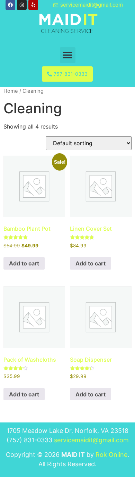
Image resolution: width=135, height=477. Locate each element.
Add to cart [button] (24, 263)
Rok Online (111, 454)
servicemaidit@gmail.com (91, 440)
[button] (67, 55)
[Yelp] (33, 5)
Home (10, 91)
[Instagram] (22, 5)
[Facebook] (10, 5)
